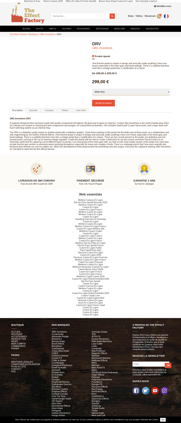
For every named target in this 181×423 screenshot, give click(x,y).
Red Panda (97, 389)
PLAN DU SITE (18, 367)
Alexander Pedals (60, 336)
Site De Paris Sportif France (90, 245)
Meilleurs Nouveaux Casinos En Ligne (90, 267)
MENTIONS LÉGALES (22, 362)
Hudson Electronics (61, 413)
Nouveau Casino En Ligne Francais (90, 257)
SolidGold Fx (98, 396)
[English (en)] (167, 15)
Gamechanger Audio (61, 399)
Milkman (96, 365)
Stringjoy (96, 401)
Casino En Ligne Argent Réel (90, 298)
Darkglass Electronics (62, 365)
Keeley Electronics (100, 339)
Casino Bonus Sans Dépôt (90, 269)
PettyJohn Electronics (102, 379)
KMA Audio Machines (102, 341)
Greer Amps (57, 408)
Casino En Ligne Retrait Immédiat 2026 (90, 279)
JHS (94, 334)
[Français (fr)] (167, 10)
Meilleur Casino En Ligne (90, 205)
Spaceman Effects (100, 399)
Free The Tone (58, 396)
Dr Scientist (57, 375)
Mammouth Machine (101, 358)
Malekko (96, 356)
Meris (94, 363)
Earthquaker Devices (61, 384)
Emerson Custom (60, 389)
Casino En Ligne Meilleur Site (90, 229)
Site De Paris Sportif (90, 281)
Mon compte (18, 344)
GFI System (57, 401)
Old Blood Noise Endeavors (105, 372)
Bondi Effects (58, 344)
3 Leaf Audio (57, 334)
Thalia (95, 410)
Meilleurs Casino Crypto (90, 231)
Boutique (16, 334)
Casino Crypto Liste (90, 295)
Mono (94, 370)
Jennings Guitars (99, 332)
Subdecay (96, 406)
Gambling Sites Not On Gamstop (90, 219)
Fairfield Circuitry (60, 394)
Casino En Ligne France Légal (90, 305)
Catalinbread (58, 348)
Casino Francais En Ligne (90, 286)
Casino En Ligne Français (90, 262)
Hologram (56, 410)
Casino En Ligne (90, 207)
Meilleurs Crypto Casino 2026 (91, 276)
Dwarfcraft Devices (60, 382)
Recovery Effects (99, 387)
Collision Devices (60, 356)
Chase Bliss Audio (60, 351)
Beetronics (57, 339)
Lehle (94, 346)
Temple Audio (98, 408)
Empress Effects (59, 391)
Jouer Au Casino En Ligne (90, 303)
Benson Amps (58, 341)
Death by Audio (59, 367)
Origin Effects (98, 375)
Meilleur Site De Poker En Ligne (90, 243)
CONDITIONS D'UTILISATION (25, 364)
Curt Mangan (58, 363)
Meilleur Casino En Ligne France (90, 226)
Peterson (96, 377)
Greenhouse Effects (61, 406)
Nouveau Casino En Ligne (90, 252)
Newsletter (18, 339)
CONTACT (16, 369)
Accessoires (19, 336)
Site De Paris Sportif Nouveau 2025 (90, 202)
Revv (94, 394)
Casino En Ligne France (90, 209)
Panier (15, 348)
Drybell (55, 377)
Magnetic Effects (99, 353)
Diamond (56, 370)
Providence (97, 382)
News (131, 16)
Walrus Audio (98, 413)
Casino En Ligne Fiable (90, 248)
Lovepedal (96, 348)
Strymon (95, 403)
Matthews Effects (99, 360)
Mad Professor (98, 351)
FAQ (13, 371)
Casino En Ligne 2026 (90, 255)
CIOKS (55, 353)
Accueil (16, 332)
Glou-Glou (56, 403)
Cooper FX (57, 358)
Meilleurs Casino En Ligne (90, 264)
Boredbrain (57, 346)
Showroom (150, 16)
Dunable (56, 379)
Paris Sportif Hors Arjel (90, 250)
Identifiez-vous (163, 6)
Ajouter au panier (103, 103)
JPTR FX (96, 336)
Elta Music (56, 387)
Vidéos (139, 16)
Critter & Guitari (59, 360)
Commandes (18, 346)
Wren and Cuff (98, 415)
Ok (163, 420)
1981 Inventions (102, 48)
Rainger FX (97, 384)
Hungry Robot (58, 415)
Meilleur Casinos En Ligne (90, 200)
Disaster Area (58, 372)
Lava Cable (97, 344)
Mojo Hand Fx (98, 367)
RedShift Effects (99, 391)
